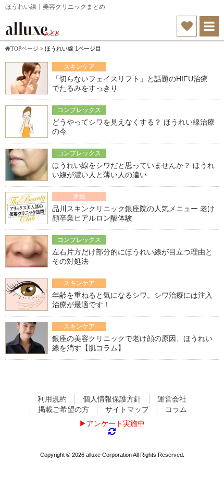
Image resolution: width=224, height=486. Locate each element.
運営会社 (171, 399)
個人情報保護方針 (112, 399)
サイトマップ (127, 409)
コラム (176, 409)
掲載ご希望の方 (63, 409)
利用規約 (52, 399)
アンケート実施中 (115, 423)
